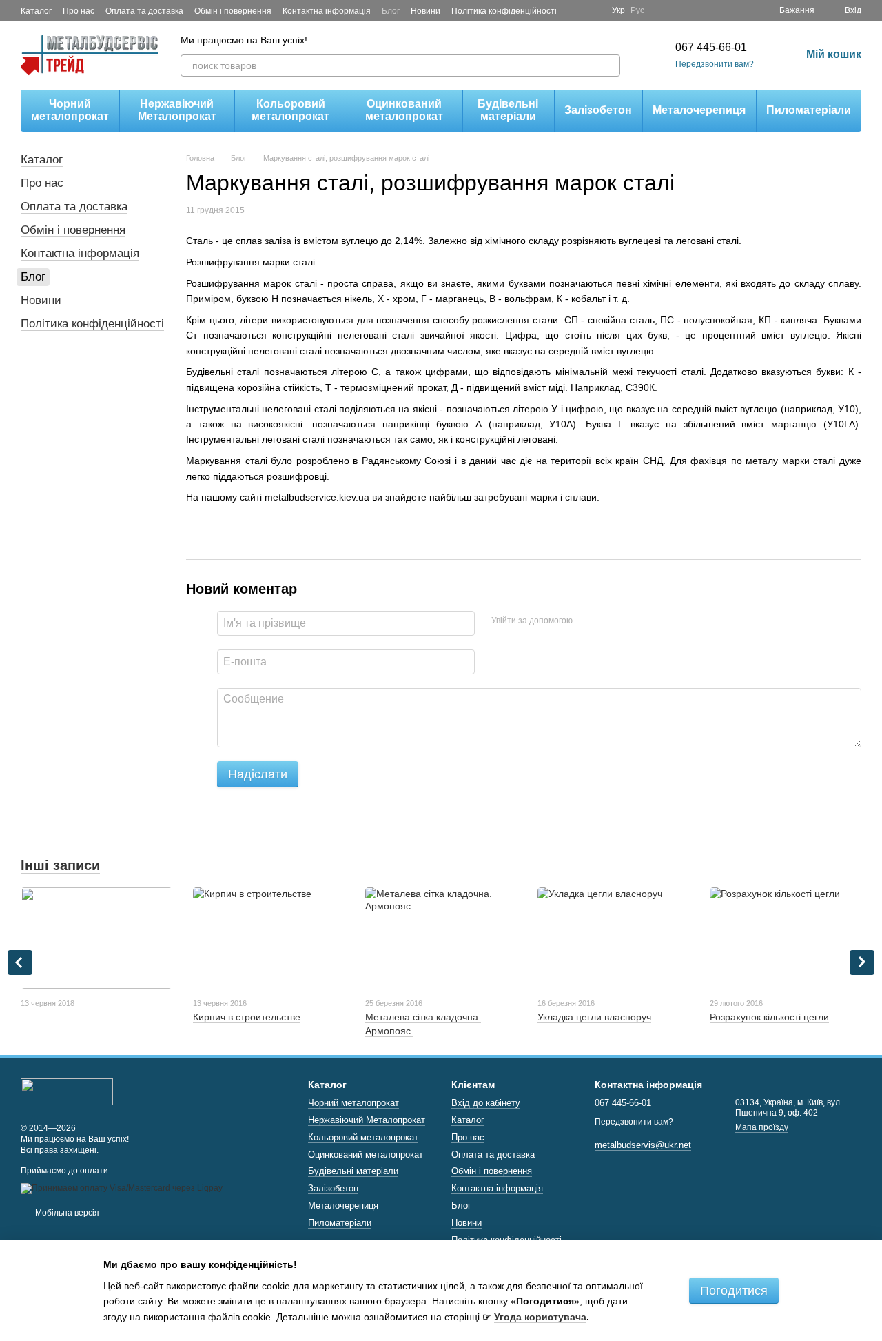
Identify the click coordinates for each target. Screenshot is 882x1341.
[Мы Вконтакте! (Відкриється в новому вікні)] (592, 10)
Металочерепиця (699, 110)
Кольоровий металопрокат (290, 110)
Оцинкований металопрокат (404, 110)
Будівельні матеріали (508, 110)
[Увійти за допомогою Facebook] (588, 621)
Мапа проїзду (761, 1127)
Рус (637, 10)
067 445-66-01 (711, 47)
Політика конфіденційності (504, 11)
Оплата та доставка (144, 11)
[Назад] (20, 962)
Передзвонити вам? (714, 64)
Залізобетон (598, 110)
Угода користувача (540, 1316)
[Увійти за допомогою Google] (610, 621)
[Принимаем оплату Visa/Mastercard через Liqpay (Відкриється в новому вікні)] (122, 1188)
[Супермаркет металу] (67, 1091)
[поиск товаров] (609, 65)
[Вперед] (862, 962)
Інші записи (60, 865)
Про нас (78, 11)
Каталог (36, 11)
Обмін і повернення (232, 11)
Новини (425, 11)
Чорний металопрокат (70, 110)
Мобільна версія (66, 1213)
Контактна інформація (327, 11)
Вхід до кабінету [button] (485, 1103)
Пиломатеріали (808, 110)
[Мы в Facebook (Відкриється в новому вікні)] (576, 10)
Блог (391, 11)
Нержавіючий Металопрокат (177, 110)
